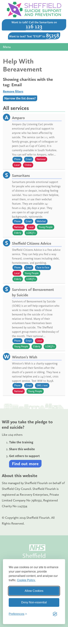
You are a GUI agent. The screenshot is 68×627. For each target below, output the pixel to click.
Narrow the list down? (20, 98)
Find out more (25, 463)
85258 (52, 35)
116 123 (34, 26)
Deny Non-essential (34, 602)
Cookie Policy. (26, 580)
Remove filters (13, 91)
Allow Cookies (34, 590)
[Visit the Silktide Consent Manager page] (55, 614)
